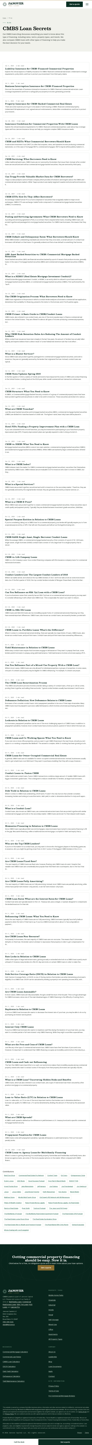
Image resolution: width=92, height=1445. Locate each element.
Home (4, 18)
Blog (50, 1362)
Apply (50, 1371)
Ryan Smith (26, 1208)
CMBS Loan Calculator (11, 1362)
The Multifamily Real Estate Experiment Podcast (41, 1214)
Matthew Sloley (9, 1197)
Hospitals (52, 1300)
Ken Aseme (63, 1192)
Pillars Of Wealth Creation (13, 1203)
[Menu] (87, 4)
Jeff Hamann (41, 1186)
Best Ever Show (9, 1175)
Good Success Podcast (36, 1181)
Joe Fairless (53, 1186)
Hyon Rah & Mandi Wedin (57, 1181)
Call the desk (19, 1442)
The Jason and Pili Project (58, 1208)
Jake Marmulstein (27, 1186)
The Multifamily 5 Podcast (13, 1214)
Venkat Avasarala (78, 1225)
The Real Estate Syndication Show (45, 1219)
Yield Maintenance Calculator (14, 1381)
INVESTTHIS (73, 1181)
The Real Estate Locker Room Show (16, 1219)
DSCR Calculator (9, 1366)
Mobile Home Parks (55, 1295)
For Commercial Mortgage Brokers (61, 1396)
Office (50, 1329)
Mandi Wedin (74, 1192)
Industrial (51, 1305)
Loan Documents (54, 1366)
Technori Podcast (39, 1208)
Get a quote (74, 4)
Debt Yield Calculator (10, 1371)
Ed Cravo (64, 1175)
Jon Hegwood (81, 1186)
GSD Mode (21, 1181)
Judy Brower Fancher (32, 1192)
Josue (6, 1192)
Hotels (51, 1310)
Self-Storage (53, 1320)
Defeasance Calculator (11, 1376)
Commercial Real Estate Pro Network (31, 1175)
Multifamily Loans (15, 1302)
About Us (51, 1352)
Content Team (52, 1175)
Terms (87, 1432)
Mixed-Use (52, 1324)
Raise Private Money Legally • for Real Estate (63, 1203)
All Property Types (55, 1339)
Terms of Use (53, 1391)
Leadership (52, 1357)
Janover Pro (15, 1307)
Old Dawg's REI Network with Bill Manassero (54, 1197)
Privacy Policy (53, 1386)
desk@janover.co (9, 1324)
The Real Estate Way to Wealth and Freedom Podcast (22, 1225)
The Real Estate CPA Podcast (72, 1214)
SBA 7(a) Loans (22, 1304)
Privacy (79, 1432)
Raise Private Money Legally (35, 1203)
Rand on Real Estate (11, 1208)
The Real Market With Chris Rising (56, 1225)
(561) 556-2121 (8, 1322)
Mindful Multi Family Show (27, 1197)
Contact (51, 1376)
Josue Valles (16, 1192)
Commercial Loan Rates (12, 1357)
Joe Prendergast (67, 1186)
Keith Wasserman (49, 1192)
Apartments (53, 1334)
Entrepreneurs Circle (78, 1175)
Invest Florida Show (11, 1186)
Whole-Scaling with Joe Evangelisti (16, 1230)
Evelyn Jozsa (8, 1181)
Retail (50, 1315)
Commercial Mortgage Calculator (15, 1352)
